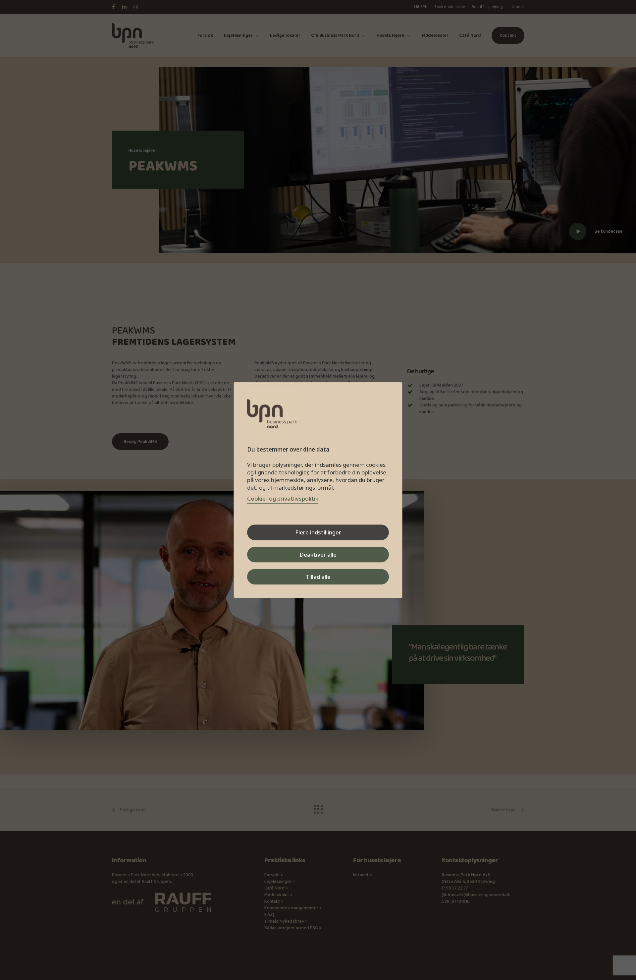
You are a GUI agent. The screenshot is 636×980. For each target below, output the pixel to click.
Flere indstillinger (318, 532)
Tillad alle (318, 577)
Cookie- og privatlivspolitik (282, 498)
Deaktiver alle (318, 554)
